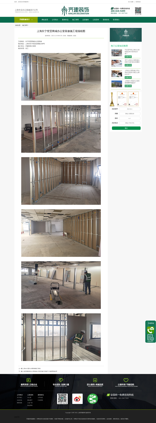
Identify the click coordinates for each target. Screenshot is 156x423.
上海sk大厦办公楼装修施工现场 (31, 368)
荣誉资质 (19, 403)
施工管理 (75, 20)
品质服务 (85, 20)
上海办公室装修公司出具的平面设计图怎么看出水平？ (132, 72)
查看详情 (128, 57)
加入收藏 (130, 2)
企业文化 (19, 400)
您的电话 (115, 123)
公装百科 (96, 20)
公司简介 (55, 20)
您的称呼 (115, 109)
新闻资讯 (106, 20)
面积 (116, 118)
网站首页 (45, 20)
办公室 (29, 397)
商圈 (116, 113)
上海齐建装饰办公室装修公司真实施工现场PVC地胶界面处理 (40, 371)
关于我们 (19, 397)
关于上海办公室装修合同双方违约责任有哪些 (132, 61)
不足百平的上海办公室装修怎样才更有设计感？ (132, 51)
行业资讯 (40, 400)
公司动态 (40, 397)
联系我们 (138, 2)
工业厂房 (29, 403)
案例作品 (65, 20)
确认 (126, 128)
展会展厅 (29, 400)
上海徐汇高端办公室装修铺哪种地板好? (132, 82)
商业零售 (29, 405)
